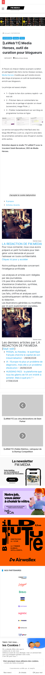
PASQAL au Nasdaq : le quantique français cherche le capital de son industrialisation (23, 355)
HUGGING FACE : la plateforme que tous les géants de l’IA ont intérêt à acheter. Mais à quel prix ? (24, 374)
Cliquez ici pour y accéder (15, 259)
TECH (22, 38)
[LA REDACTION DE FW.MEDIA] (17, 238)
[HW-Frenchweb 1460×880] (22, 514)
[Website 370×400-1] (22, 565)
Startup (15, 38)
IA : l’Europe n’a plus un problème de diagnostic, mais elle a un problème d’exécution (24, 364)
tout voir (8, 348)
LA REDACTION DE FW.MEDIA (22, 244)
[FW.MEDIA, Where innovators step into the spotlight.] (15, 8)
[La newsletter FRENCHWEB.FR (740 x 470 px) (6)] (22, 485)
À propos (10, 201)
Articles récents (13, 205)
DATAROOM (15, 33)
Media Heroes (8, 75)
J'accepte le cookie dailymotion (22, 195)
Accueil (7, 33)
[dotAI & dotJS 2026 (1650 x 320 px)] (22, 21)
